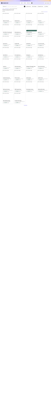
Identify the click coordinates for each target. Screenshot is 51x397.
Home (3, 8)
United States (7, 8)
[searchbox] (15, 6)
